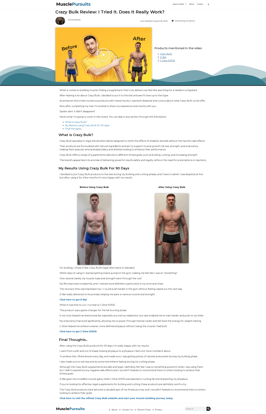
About (191, 4)
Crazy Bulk (166, 54)
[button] (208, 4)
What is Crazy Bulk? (76, 122)
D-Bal (163, 57)
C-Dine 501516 (167, 60)
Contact (200, 4)
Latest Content (178, 4)
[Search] (209, 409)
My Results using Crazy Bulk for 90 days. (87, 125)
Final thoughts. (73, 128)
